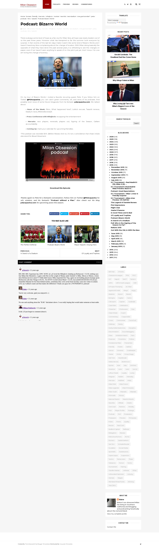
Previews (66, 4)
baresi (128, 294)
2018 (111, 157)
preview (122, 418)
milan (129, 380)
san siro (111, 444)
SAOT (125, 279)
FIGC (134, 275)
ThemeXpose (29, 544)
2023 (111, 144)
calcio (129, 298)
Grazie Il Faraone (117, 210)
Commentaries (86, 4)
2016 (111, 162)
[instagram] (130, 4)
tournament (113, 467)
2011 (111, 257)
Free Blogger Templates (42, 544)
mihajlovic (49, 16)
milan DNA (112, 384)
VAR (134, 283)
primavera (132, 418)
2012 (111, 255)
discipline (132, 328)
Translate (124, 23)
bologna (112, 298)
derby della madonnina (117, 328)
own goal (112, 407)
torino (130, 463)
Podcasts (56, 4)
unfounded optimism (116, 474)
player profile (119, 410)
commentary (113, 317)
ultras (134, 470)
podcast (23, 19)
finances (112, 339)
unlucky (130, 474)
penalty (131, 407)
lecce (135, 369)
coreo (111, 320)
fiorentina (122, 339)
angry (134, 290)
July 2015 (115, 180)
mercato (42, 16)
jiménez (133, 365)
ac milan (129, 287)
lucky (132, 373)
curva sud (132, 320)
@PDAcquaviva (33, 100)
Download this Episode (60, 188)
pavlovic (122, 407)
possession (128, 414)
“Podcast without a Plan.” (62, 200)
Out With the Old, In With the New (125, 230)
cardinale (131, 301)
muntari (56, 16)
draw (110, 335)
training (123, 467)
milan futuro (123, 384)
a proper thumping (115, 287)
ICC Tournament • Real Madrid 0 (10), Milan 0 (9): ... (124, 183)
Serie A (132, 279)
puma (118, 421)
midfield (121, 380)
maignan (112, 376)
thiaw (131, 459)
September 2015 (118, 175)
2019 (111, 155)
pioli (110, 410)
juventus (112, 369)
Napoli (117, 279)
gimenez (120, 350)
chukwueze (123, 309)
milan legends (114, 388)
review (122, 433)
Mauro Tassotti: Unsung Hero (85, 245)
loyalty (124, 373)
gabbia (128, 347)
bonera (28, 16)
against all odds (114, 290)
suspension (125, 455)
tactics (111, 459)
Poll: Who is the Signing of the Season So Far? (123, 224)
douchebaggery (128, 332)
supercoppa (113, 455)
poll (119, 414)
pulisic (111, 421)
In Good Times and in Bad (121, 213)
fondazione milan (115, 343)
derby (120, 324)
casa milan (112, 305)
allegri (126, 290)
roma (127, 437)
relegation (112, 433)
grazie (111, 354)
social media (123, 448)
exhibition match (121, 335)
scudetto (112, 448)
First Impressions (118, 205)
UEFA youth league (123, 283)
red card (120, 425)
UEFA (110, 283)
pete (93, 16)
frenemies (128, 343)
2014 (111, 250)
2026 (111, 137)
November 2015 (117, 170)
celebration (124, 305)
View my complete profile (117, 514)
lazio (120, 369)
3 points (121, 272)
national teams (114, 399)
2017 (111, 160)
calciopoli (112, 301)
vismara (111, 478)
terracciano (121, 459)
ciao (132, 309)
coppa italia (126, 317)
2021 (111, 150)
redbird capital (114, 429)
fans (132, 335)
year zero (112, 485)
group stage (128, 354)
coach (123, 313)
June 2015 (115, 233)
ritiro (29, 19)
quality (126, 421)
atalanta (111, 294)
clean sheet (113, 313)
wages (120, 478)
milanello (123, 392)
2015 (111, 165)
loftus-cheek (113, 373)
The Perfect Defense (28, 245)
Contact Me (111, 527)
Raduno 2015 (116, 228)
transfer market (114, 470)
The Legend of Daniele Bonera (124, 202)
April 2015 (115, 239)
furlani (120, 347)
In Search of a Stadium (120, 221)
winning (131, 482)
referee (126, 429)
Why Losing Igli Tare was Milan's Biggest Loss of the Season (123, 106)
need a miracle (128, 399)
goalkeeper (131, 350)
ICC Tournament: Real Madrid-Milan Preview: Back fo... (123, 188)
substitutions (123, 452)
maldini (120, 376)
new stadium (71, 16)
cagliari (121, 298)
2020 (111, 152)
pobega (131, 410)
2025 (111, 139)
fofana (131, 339)
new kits (63, 16)
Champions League (115, 275)
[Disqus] (60, 293)
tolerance (112, 463)
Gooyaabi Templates (66, 544)
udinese (126, 470)
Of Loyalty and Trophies (121, 215)
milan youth (113, 392)
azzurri (120, 294)
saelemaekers (123, 440)
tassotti (34, 19)
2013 (111, 252)
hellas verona (113, 362)
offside (120, 403)
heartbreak (122, 358)
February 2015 (117, 244)
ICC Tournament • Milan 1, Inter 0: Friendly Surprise (124, 195)
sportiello (112, 452)
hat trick (112, 358)
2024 (111, 142)
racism (111, 425)
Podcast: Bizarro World (56, 245)
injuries (111, 365)
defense (112, 324)
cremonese (121, 320)
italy (125, 365)
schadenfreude (123, 444)
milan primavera (127, 388)
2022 (111, 147)
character (112, 309)
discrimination (114, 332)
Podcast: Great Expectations (123, 191)
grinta (119, 354)
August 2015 (116, 178)
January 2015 (116, 246)
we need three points (116, 482)
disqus (98, 262)
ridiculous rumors (115, 437)
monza (121, 395)
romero (111, 440)
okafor (129, 403)
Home (47, 4)
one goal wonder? (83, 16)
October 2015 (117, 172)
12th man (112, 272)
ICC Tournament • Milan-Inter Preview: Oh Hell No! (123, 199)
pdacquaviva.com (82, 102)
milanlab (133, 392)
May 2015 (115, 236)
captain (122, 301)
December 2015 (118, 167)
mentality (130, 376)
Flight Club (115, 208)
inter (118, 365)
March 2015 (116, 241)
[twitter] (127, 4)
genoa (111, 350)
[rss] (124, 4)
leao (127, 369)
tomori (121, 463)
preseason (112, 418)
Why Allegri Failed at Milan (123, 80)
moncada (112, 395)
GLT (110, 279)
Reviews (75, 4)
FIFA (127, 275)
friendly (34, 16)
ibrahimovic (126, 362)
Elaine (121, 500)
